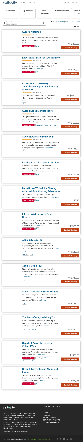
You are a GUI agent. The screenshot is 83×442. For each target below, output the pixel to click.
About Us (46, 415)
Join (73, 2)
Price (72, 22)
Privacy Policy (32, 439)
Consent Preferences (51, 422)
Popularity (60, 22)
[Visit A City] (9, 408)
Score (67, 22)
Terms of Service (44, 439)
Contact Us (47, 412)
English (31, 2)
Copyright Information (52, 420)
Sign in (78, 2)
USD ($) (22, 2)
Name (78, 22)
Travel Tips (66, 2)
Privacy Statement (50, 417)
